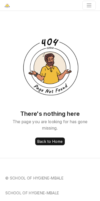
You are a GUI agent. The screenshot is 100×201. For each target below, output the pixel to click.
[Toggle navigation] (89, 5)
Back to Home (50, 141)
